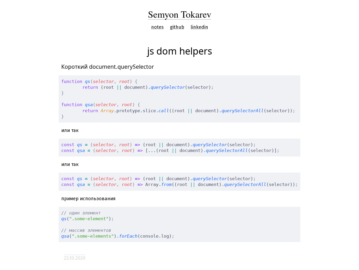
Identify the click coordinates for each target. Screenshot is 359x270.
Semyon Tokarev (179, 14)
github (177, 27)
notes (157, 27)
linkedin (199, 27)
